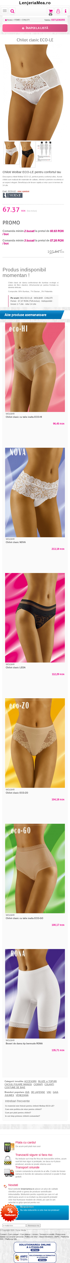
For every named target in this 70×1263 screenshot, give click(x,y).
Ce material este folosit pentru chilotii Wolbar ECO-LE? (29, 1106)
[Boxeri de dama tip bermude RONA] (35, 994)
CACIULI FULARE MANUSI (18, 1084)
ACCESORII (30, 1081)
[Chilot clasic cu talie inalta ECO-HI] (35, 367)
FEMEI (17, 20)
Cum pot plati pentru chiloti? (18, 1113)
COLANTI (49, 1084)
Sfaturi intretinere (46, 1237)
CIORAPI (38, 1084)
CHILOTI (26, 20)
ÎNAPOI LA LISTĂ (37, 28)
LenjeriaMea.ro (35, 3)
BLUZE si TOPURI (47, 1081)
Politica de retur (31, 1237)
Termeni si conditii (47, 1234)
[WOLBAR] (13, 195)
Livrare (35, 1234)
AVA (27, 1092)
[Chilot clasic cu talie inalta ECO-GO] (35, 868)
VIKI (49, 1092)
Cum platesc (25, 1234)
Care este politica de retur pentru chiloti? (23, 1109)
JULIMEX (9, 1095)
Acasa (9, 20)
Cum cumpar (13, 1234)
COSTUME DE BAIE (15, 1087)
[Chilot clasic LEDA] (35, 618)
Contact (3, 1234)
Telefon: (54, 20)
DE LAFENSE (38, 1092)
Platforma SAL (11, 1239)
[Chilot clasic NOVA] (35, 492)
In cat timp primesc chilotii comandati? (22, 1116)
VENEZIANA (22, 1095)
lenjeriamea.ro (27, 1189)
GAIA (55, 1092)
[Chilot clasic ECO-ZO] (35, 743)
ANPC (56, 1237)
